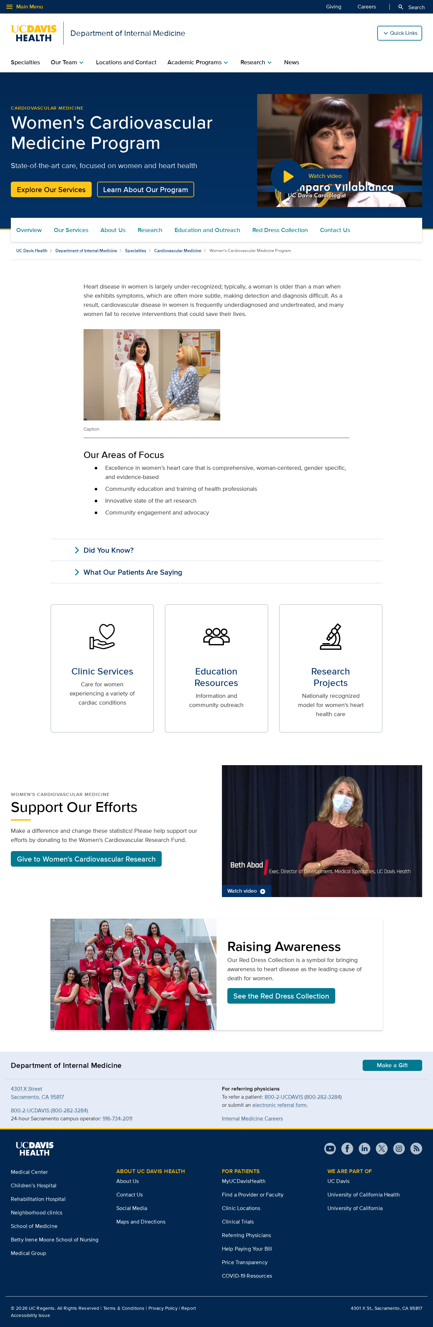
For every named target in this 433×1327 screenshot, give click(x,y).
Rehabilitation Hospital (38, 1199)
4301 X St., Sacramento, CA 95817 (386, 1308)
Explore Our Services (51, 189)
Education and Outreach (207, 230)
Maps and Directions (140, 1222)
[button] (322, 831)
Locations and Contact (126, 62)
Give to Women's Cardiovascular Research (86, 858)
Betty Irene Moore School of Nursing (55, 1239)
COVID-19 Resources (247, 1276)
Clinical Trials (238, 1222)
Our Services (71, 230)
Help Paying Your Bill (247, 1249)
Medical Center (29, 1172)
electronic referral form (279, 1105)
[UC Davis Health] (34, 1148)
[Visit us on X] (379, 1148)
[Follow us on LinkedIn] (361, 1148)
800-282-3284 (323, 1097)
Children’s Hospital (33, 1185)
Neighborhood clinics (36, 1212)
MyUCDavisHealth (244, 1181)
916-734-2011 (117, 1118)
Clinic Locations (241, 1208)
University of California (355, 1208)
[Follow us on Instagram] (396, 1148)
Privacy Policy (163, 1308)
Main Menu (24, 7)
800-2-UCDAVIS (284, 1097)
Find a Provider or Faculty (252, 1194)
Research (150, 230)
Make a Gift (392, 1065)
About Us (113, 230)
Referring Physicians (246, 1235)
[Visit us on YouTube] (330, 1148)
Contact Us (335, 230)
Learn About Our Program (145, 189)
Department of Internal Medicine (86, 250)
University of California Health (363, 1194)
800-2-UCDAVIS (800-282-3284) (50, 1110)
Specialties (25, 62)
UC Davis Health (31, 250)
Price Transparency (245, 1262)
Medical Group (28, 1253)
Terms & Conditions (124, 1308)
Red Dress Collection (280, 230)
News (291, 62)
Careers (367, 6)
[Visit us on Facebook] (344, 1148)
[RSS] (413, 1148)
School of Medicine (34, 1226)
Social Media (131, 1208)
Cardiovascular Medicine (47, 108)
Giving (333, 6)
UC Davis (338, 1181)
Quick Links (403, 33)
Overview (29, 230)
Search (411, 7)
